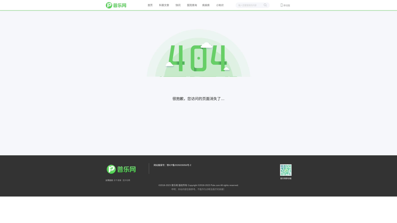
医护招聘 (126, 180)
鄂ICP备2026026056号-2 (179, 165)
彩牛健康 (117, 180)
